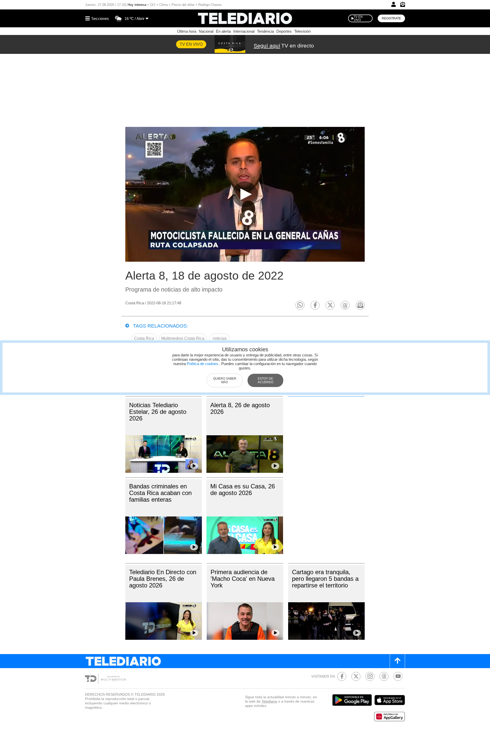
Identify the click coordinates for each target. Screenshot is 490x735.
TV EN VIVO (358, 18)
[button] (300, 305)
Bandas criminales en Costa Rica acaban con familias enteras (160, 493)
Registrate (391, 18)
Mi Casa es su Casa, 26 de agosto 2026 (242, 489)
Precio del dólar (183, 5)
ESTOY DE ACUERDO (265, 380)
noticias (220, 338)
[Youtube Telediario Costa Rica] (398, 676)
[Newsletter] (402, 5)
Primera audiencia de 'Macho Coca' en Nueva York (243, 579)
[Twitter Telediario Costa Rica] (355, 676)
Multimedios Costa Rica (182, 338)
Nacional (206, 31)
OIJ (152, 5)
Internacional (243, 31)
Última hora (186, 31)
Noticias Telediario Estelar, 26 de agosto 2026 (157, 412)
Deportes (284, 31)
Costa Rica (144, 338)
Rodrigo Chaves (210, 5)
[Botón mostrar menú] (98, 18)
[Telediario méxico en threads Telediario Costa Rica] (383, 676)
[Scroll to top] (397, 661)
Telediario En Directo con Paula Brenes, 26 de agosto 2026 (162, 579)
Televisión (302, 31)
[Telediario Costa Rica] (244, 18)
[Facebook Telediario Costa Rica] (341, 676)
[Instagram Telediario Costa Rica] (369, 676)
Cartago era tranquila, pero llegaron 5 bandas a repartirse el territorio (325, 579)
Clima (163, 5)
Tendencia (265, 31)
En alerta (223, 31)
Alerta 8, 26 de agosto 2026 (240, 408)
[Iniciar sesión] (393, 4)
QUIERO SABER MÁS (224, 380)
